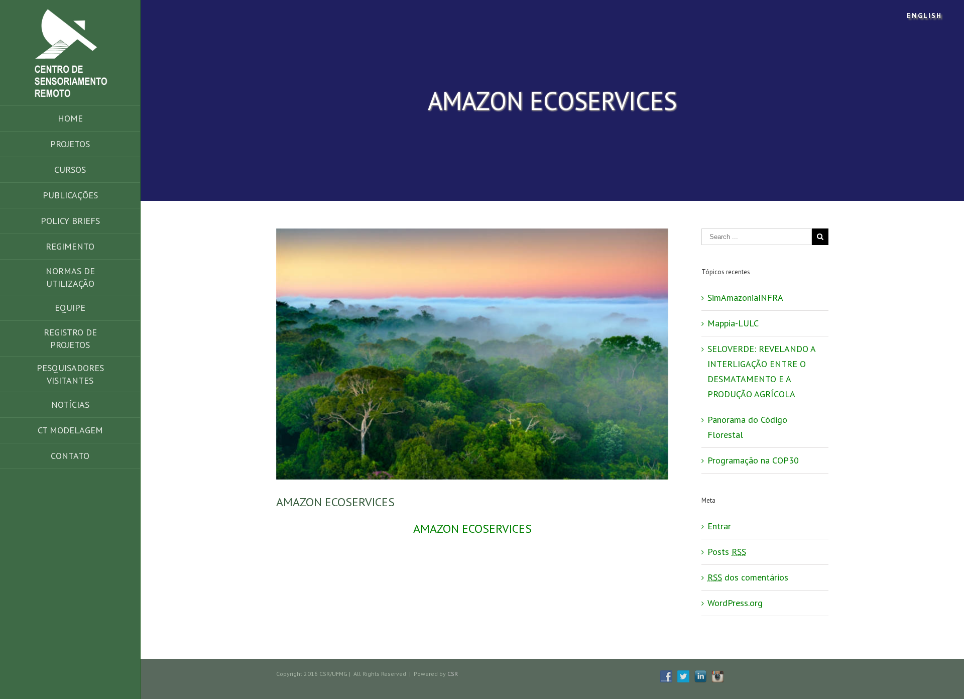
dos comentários (747, 577)
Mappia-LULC (733, 323)
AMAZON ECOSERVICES (472, 528)
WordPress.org (735, 603)
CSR (452, 673)
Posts (726, 551)
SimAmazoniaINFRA (745, 297)
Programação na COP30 (753, 460)
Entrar (719, 526)
